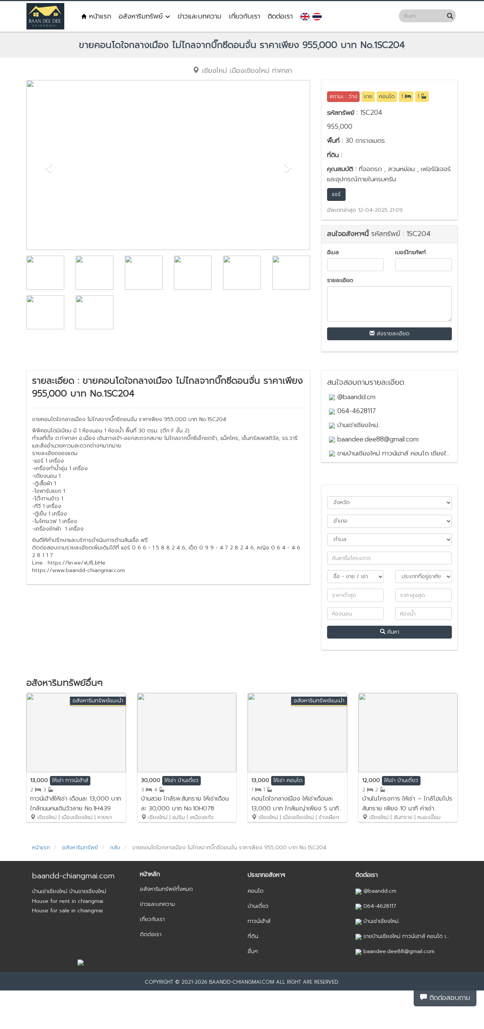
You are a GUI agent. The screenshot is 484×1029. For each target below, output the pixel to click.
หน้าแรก (98, 16)
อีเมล (333, 252)
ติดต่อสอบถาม (448, 997)
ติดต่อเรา (280, 16)
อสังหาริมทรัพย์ (142, 16)
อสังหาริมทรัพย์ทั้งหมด (166, 889)
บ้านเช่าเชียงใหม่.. (357, 425)
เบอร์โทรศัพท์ (410, 252)
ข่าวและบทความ (199, 16)
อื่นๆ (253, 951)
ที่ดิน (253, 936)
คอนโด (256, 891)
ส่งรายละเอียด (392, 334)
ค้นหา (392, 632)
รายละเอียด (340, 280)
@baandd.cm (355, 397)
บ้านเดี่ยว (258, 906)
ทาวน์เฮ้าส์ (259, 921)
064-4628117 (355, 411)
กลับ (115, 848)
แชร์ (336, 194)
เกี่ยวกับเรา (244, 16)
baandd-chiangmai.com (73, 875)
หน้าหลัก (150, 874)
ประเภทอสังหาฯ (266, 874)
